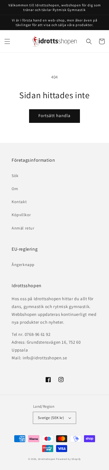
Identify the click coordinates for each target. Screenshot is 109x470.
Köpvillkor (21, 214)
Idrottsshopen (47, 458)
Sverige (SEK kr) (51, 417)
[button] (7, 41)
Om (15, 188)
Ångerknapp (23, 264)
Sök (15, 175)
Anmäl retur (23, 228)
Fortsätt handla (54, 115)
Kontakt (19, 201)
